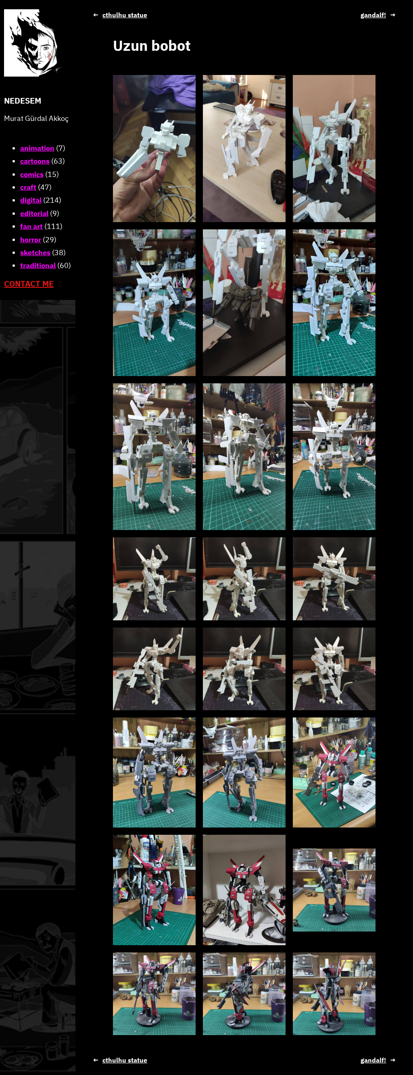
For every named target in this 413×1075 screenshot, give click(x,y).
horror (30, 239)
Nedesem (22, 100)
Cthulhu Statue (124, 15)
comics (32, 174)
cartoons (35, 161)
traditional (38, 265)
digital (31, 200)
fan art (31, 226)
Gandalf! (373, 15)
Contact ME (29, 283)
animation (37, 148)
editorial (34, 213)
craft (28, 187)
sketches (35, 252)
